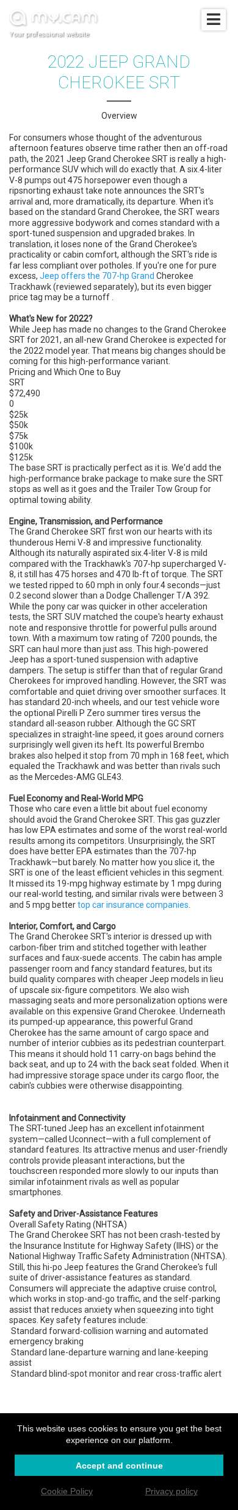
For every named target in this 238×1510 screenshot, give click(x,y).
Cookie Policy (67, 1491)
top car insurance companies (133, 905)
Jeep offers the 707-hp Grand (97, 276)
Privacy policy (171, 1491)
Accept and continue (119, 1465)
